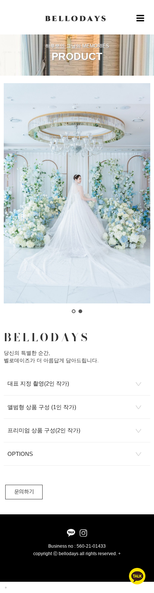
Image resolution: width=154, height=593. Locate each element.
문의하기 (24, 491)
